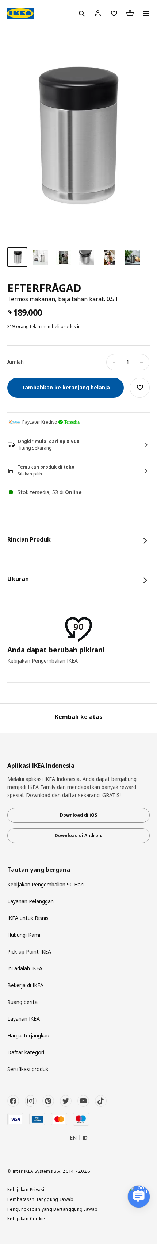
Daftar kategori (25, 1052)
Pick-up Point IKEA (29, 951)
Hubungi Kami (23, 934)
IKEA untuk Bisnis (28, 917)
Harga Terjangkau (28, 1035)
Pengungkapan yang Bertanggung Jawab (52, 1209)
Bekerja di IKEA (25, 985)
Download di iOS (78, 815)
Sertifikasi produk (27, 1069)
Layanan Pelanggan (30, 901)
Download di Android (79, 835)
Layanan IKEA (23, 1018)
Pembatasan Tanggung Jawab (40, 1199)
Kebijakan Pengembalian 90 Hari (45, 884)
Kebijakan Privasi (25, 1189)
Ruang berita (22, 1001)
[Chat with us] (139, 1197)
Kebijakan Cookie (26, 1218)
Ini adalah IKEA (24, 968)
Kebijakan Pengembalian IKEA (42, 660)
